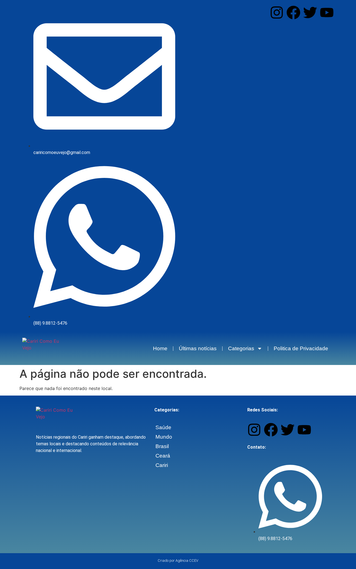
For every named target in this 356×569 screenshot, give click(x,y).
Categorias (241, 348)
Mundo (163, 437)
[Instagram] (277, 12)
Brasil (162, 446)
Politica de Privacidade (301, 348)
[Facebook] (293, 12)
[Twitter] (310, 12)
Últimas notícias (198, 348)
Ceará (162, 456)
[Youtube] (327, 12)
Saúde (163, 427)
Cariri (161, 465)
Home (160, 348)
